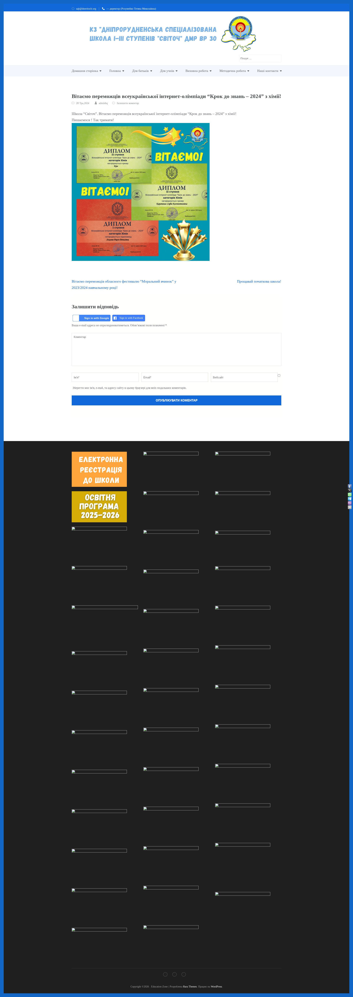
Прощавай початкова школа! (259, 281)
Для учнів (167, 71)
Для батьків (140, 71)
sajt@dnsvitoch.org (86, 8)
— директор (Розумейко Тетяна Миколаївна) (131, 8)
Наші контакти (267, 71)
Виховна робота (197, 71)
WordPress (216, 986)
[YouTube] (183, 975)
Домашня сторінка (85, 71)
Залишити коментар (128, 103)
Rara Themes (190, 986)
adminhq (103, 103)
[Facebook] (165, 975)
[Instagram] (174, 975)
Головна (115, 71)
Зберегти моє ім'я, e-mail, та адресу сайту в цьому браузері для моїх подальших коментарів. (129, 387)
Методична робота (233, 71)
